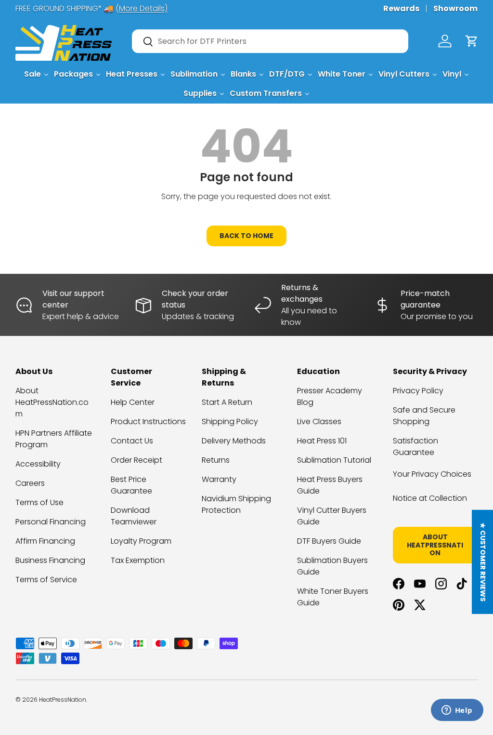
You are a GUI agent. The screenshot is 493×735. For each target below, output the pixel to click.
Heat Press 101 (322, 440)
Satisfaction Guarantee (415, 446)
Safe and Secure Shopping (424, 415)
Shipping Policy (230, 421)
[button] (471, 41)
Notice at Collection (430, 498)
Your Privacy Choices (432, 474)
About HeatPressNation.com (52, 402)
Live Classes (319, 421)
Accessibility (38, 463)
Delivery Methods (234, 440)
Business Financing (50, 560)
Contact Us (132, 440)
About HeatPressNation (435, 545)
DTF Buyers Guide (329, 541)
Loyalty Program (141, 541)
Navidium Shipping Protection (236, 504)
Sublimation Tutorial (334, 460)
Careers (30, 483)
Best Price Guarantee (131, 485)
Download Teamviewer (133, 516)
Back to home (246, 236)
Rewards (401, 8)
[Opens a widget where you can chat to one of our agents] (456, 711)
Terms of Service (46, 579)
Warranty (219, 479)
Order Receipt (136, 460)
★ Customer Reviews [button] (483, 561)
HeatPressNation (62, 699)
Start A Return (227, 402)
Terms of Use (39, 502)
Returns (216, 460)
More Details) (143, 8)
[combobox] (270, 41)
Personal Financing (50, 521)
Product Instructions (148, 421)
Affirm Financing (45, 541)
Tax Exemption (138, 560)
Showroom (455, 8)
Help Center (133, 402)
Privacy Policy (418, 390)
